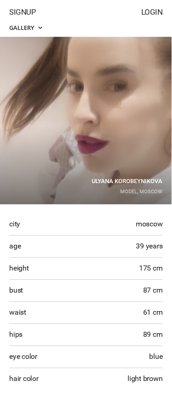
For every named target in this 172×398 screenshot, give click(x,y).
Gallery (22, 27)
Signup (22, 12)
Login (152, 12)
